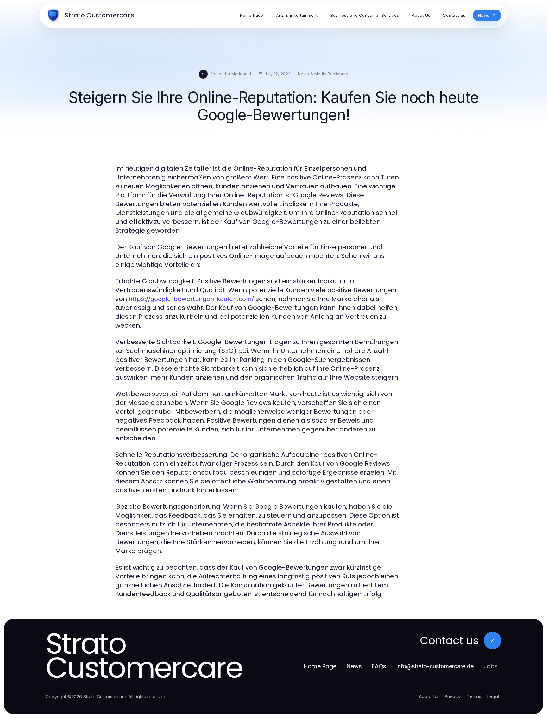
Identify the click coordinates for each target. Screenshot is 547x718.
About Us (428, 696)
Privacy (453, 696)
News (354, 666)
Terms (474, 696)
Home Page (320, 666)
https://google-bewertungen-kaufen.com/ (191, 299)
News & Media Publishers (323, 73)
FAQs (379, 666)
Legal (493, 696)
